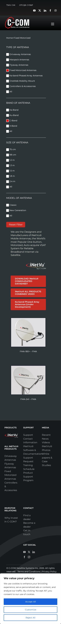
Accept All (30, 601)
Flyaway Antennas (18, 65)
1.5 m (12, 170)
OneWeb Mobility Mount (22, 81)
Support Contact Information (30, 439)
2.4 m (12, 181)
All (10, 91)
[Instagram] (29, 557)
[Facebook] (24, 557)
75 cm (12, 149)
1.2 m (12, 160)
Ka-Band (13, 110)
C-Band (13, 120)
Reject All (30, 617)
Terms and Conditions (28, 571)
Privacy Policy (49, 571)
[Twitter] (29, 552)
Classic (13, 205)
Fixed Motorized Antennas (22, 70)
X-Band (13, 126)
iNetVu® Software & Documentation (32, 450)
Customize (30, 609)
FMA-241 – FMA (28, 399)
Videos (46, 442)
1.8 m (12, 176)
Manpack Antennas (19, 59)
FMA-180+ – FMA (28, 351)
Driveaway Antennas (20, 54)
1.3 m (12, 165)
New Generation (17, 210)
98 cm (12, 154)
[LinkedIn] (33, 552)
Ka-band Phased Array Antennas (26, 75)
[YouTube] (24, 552)
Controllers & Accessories (22, 86)
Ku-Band (14, 115)
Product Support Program (28, 476)
